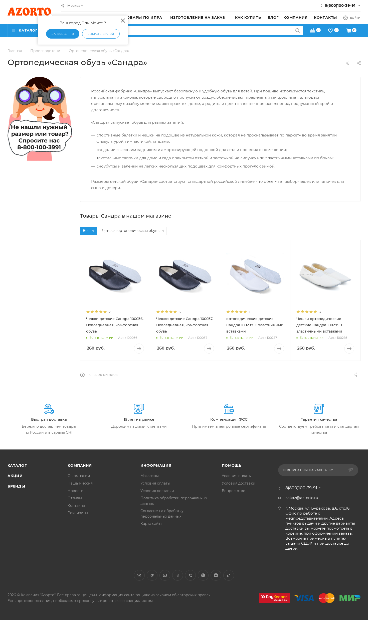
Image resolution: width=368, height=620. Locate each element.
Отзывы (75, 498)
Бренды (16, 486)
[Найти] (297, 30)
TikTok (228, 575)
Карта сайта (151, 523)
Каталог (17, 465)
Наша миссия (80, 483)
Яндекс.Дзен (216, 575)
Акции (15, 476)
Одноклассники (177, 575)
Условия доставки (157, 491)
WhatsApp (203, 575)
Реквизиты (78, 513)
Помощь (232, 465)
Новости (76, 491)
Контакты (76, 505)
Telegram (152, 575)
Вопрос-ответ (234, 491)
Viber (190, 575)
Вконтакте (139, 575)
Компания (80, 465)
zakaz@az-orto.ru (301, 497)
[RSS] (347, 63)
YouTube (164, 575)
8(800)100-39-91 (340, 5)
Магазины (149, 476)
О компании (79, 476)
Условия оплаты (155, 483)
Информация (155, 465)
